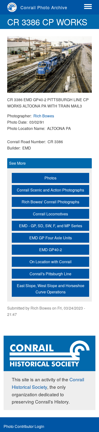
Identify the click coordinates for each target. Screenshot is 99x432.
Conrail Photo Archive (43, 7)
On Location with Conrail (51, 261)
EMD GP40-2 (50, 249)
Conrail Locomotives (50, 214)
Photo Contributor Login (24, 426)
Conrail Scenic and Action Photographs (50, 190)
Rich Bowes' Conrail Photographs (50, 202)
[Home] (13, 7)
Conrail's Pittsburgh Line (50, 273)
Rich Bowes (43, 116)
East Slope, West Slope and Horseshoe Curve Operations (50, 289)
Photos (50, 178)
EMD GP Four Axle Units (50, 238)
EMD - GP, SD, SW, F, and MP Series (50, 225)
